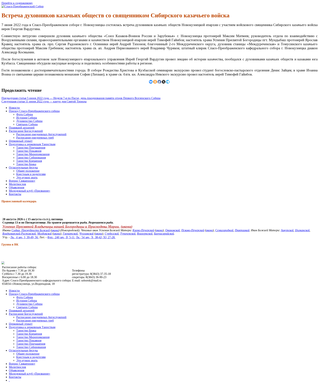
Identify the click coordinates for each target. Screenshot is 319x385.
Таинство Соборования (31, 157)
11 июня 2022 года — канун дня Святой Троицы (44, 101)
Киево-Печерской (143, 230)
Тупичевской (128, 233)
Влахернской (144, 233)
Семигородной (224, 230)
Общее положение (28, 170)
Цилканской (302, 230)
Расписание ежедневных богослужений (41, 134)
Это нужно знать (26, 177)
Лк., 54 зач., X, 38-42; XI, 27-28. (95, 237)
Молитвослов (17, 184)
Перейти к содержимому (17, 3)
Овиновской (172, 230)
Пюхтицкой (242, 230)
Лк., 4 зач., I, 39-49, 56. (24, 237)
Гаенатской (70, 233)
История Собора (26, 117)
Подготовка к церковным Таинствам (32, 144)
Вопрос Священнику (22, 180)
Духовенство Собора (29, 121)
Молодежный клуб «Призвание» (29, 190)
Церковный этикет (20, 140)
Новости (14, 107)
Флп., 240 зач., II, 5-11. (61, 237)
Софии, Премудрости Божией (30, 230)
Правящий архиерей (22, 127)
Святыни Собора (27, 124)
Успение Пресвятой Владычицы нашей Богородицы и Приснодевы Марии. (61, 226)
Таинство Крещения (29, 160)
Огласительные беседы (23, 167)
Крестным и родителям (31, 174)
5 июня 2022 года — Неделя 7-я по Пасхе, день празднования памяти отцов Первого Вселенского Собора (80, 98)
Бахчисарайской (164, 233)
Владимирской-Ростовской (19, 233)
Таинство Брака (26, 164)
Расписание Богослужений (26, 131)
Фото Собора (24, 114)
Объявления (16, 187)
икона (126, 226)
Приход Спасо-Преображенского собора (34, 111)
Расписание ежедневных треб (35, 137)
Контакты (15, 194)
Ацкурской (287, 230)
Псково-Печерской (192, 230)
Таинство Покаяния (28, 150)
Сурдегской (112, 233)
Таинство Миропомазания (32, 154)
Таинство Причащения (30, 147)
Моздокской (44, 233)
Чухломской (86, 233)
